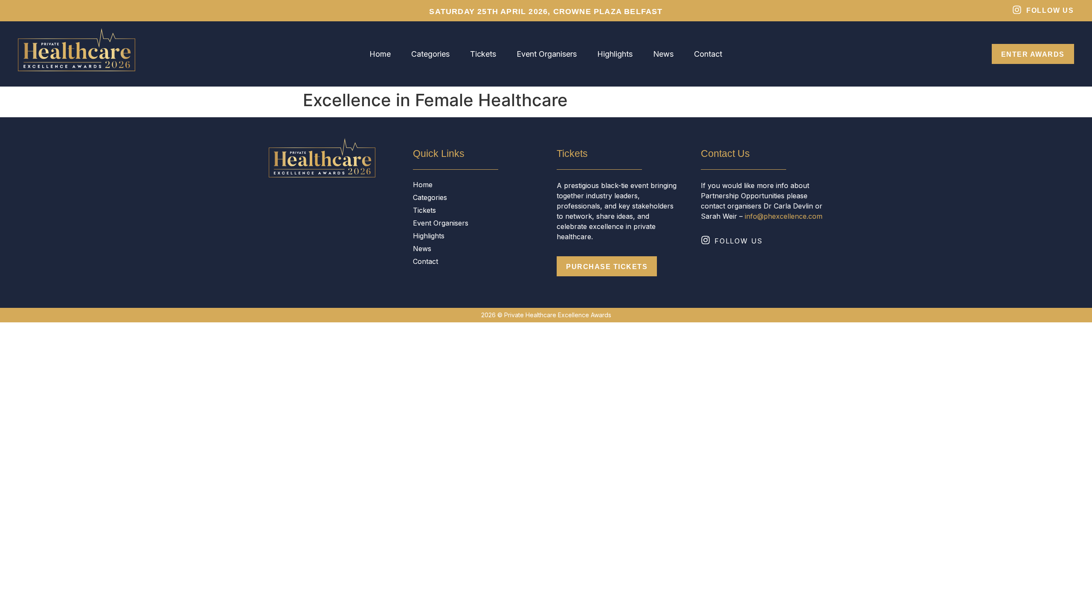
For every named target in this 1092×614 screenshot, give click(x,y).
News (663, 53)
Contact (708, 53)
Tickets (483, 53)
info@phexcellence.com (783, 216)
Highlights (615, 53)
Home (380, 53)
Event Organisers (547, 53)
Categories (430, 53)
